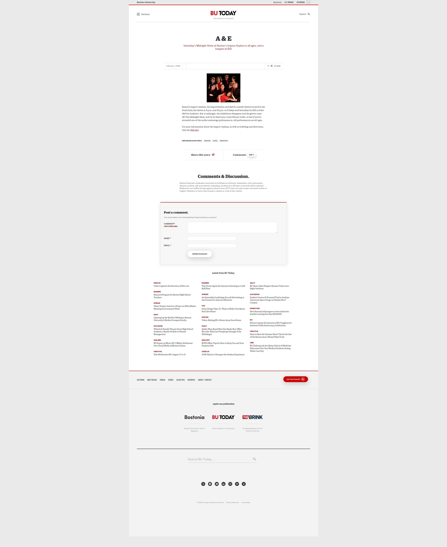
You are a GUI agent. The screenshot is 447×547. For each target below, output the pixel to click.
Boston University (146, 2)
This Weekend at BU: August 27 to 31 (170, 355)
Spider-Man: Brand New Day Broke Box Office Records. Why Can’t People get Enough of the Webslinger (222, 331)
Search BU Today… (201, 459)
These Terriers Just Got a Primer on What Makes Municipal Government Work (175, 307)
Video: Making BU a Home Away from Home (221, 320)
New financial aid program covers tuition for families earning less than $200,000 (269, 313)
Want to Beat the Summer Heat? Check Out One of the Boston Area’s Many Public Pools (271, 335)
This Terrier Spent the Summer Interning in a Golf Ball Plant (223, 287)
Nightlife (224, 141)
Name (167, 238)
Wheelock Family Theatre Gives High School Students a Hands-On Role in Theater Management (173, 331)
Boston (207, 141)
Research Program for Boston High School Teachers (172, 296)
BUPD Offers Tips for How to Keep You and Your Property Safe (223, 344)
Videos (162, 380)
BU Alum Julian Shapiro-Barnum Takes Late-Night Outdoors (269, 287)
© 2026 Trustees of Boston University (210, 502)
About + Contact (205, 380)
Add (250, 155)
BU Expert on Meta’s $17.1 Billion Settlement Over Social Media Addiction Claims (173, 344)
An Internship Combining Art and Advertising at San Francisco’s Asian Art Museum (223, 298)
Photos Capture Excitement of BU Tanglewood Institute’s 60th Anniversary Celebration (270, 324)
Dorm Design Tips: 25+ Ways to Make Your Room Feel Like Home (223, 310)
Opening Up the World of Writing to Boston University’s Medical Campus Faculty (172, 319)
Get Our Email (293, 379)
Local (215, 141)
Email (167, 245)
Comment (171, 225)
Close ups (180, 380)
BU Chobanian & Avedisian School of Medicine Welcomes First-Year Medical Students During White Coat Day (270, 348)
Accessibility (245, 502)
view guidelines (171, 226)
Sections (140, 380)
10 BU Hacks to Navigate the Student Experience (223, 355)
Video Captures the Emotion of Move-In (171, 286)
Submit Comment (199, 254)
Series (171, 380)
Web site (194, 129)
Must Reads (152, 380)
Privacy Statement (232, 502)
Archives (191, 380)
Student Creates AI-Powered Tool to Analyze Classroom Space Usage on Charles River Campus (269, 300)
